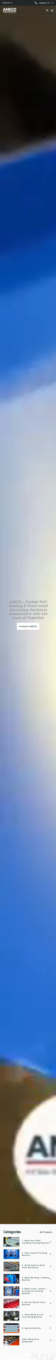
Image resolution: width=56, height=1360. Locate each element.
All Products (46, 1232)
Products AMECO (28, 626)
